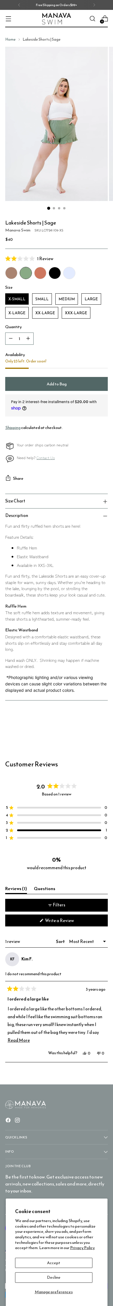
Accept (53, 1263)
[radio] (11, 273)
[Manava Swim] (56, 19)
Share (18, 478)
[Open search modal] (92, 19)
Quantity (13, 327)
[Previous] (19, 5)
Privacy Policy (82, 1247)
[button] (56, 258)
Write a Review (67, 921)
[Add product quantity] (28, 338)
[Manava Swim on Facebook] (8, 1121)
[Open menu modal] (8, 19)
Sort (60, 941)
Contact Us (46, 457)
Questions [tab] (44, 889)
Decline (54, 1277)
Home (10, 39)
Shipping (13, 427)
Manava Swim (17, 230)
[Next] (94, 5)
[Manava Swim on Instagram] (17, 1121)
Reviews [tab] (16, 889)
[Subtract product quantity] (11, 338)
